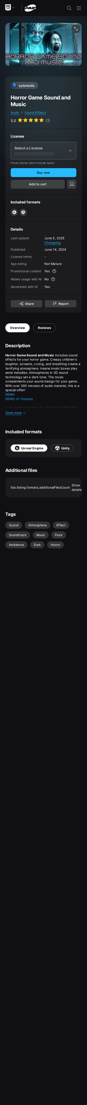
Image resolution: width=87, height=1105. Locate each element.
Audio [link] (15, 112)
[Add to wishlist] (71, 184)
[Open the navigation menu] (79, 8)
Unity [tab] (65, 448)
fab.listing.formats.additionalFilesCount (46, 487)
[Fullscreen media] (75, 28)
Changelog (52, 242)
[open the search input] (69, 8)
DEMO (10, 394)
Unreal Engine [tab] (32, 448)
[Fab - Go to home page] (30, 8)
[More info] (54, 271)
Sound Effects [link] (35, 112)
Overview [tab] (17, 328)
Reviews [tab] (44, 328)
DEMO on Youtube (19, 399)
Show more (13, 413)
